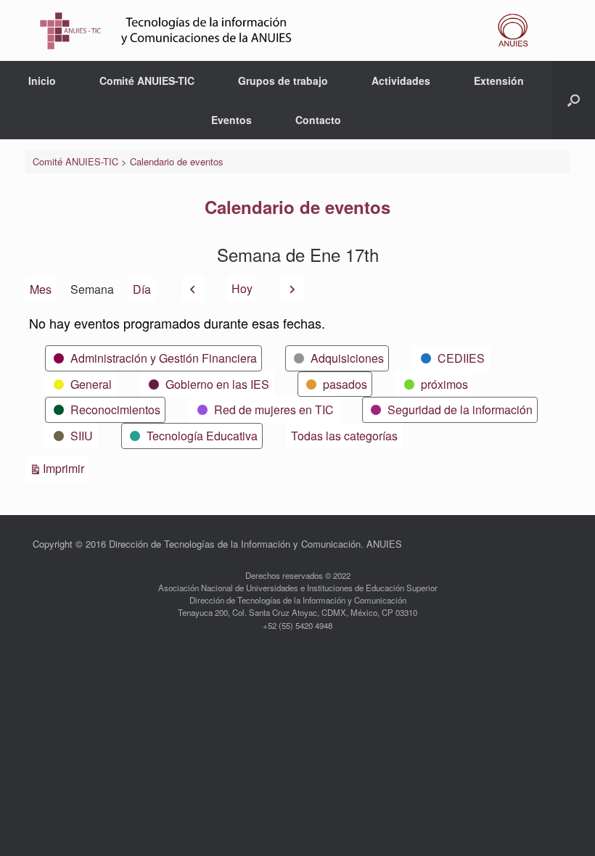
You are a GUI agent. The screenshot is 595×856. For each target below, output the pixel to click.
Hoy (242, 288)
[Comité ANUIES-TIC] (288, 30)
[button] (573, 100)
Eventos (231, 119)
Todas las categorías (344, 435)
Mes (41, 289)
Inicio (42, 80)
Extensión (499, 80)
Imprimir (66, 468)
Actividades (401, 80)
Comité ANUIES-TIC (146, 80)
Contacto (318, 119)
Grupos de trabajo (283, 80)
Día (142, 289)
